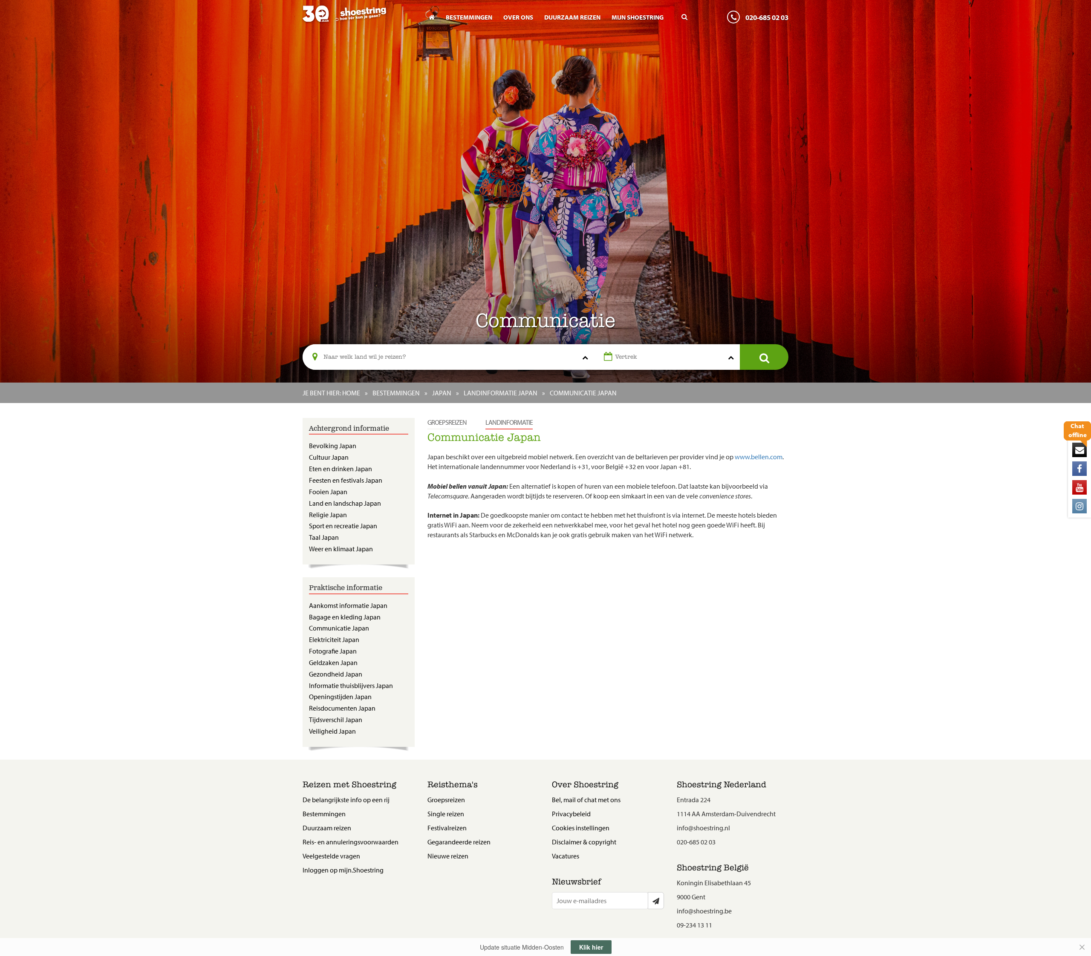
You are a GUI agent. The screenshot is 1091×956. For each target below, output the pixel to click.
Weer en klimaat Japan (341, 548)
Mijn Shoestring (638, 17)
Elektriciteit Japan (334, 639)
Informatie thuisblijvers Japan (351, 685)
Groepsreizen (447, 422)
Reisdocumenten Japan (342, 708)
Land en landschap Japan (345, 503)
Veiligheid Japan (332, 731)
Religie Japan (328, 514)
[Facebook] (1079, 468)
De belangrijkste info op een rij (346, 799)
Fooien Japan (328, 491)
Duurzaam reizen (572, 17)
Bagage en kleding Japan (345, 617)
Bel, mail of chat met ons (586, 799)
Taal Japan (324, 537)
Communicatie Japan (339, 628)
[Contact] (1079, 450)
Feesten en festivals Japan (345, 480)
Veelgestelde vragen (331, 856)
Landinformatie (509, 422)
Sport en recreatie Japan (343, 525)
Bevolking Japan (332, 445)
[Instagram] (1079, 506)
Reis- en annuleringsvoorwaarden (350, 842)
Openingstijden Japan (340, 696)
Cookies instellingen (580, 828)
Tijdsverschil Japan (335, 719)
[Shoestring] (358, 19)
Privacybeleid (571, 813)
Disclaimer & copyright (584, 842)
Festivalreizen (447, 828)
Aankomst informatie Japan (348, 605)
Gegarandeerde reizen (459, 842)
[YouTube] (1079, 487)
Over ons (518, 17)
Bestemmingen (469, 17)
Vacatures (565, 856)
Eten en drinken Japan (340, 468)
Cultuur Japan (329, 457)
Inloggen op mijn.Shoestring (343, 870)
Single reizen (445, 813)
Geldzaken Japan (333, 662)
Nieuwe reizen (447, 856)
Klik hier (591, 947)
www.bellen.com (758, 456)
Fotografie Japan (333, 651)
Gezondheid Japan (335, 674)
